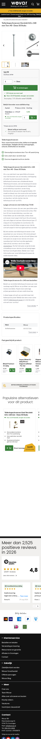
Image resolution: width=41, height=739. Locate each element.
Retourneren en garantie (11, 649)
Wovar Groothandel (10, 671)
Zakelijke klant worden (10, 667)
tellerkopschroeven (16, 300)
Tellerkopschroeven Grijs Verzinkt (15, 19)
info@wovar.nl (11, 726)
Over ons (5, 689)
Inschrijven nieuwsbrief (11, 707)
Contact (5, 657)
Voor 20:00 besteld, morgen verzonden (21, 11)
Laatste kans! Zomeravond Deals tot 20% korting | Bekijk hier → (21, 15)
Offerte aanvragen (9, 674)
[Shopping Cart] (37, 4)
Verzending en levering (10, 646)
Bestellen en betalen (10, 642)
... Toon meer (23, 596)
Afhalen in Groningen (10, 653)
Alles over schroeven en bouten (14, 696)
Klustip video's (7, 700)
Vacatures (6, 703)
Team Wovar (7, 692)
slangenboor (7, 246)
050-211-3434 (10, 728)
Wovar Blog (6, 678)
